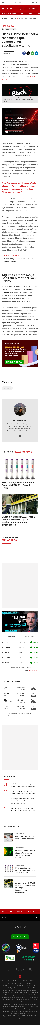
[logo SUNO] (18, 2)
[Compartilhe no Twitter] (28, 53)
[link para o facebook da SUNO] (10, 969)
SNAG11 (14, 13)
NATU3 (7, 652)
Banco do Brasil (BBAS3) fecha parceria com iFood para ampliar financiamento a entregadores (18, 521)
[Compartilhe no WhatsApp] (32, 53)
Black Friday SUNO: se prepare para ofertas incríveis (18, 260)
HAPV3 (7, 663)
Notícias (4, 18)
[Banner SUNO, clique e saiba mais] (20, 123)
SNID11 (31, 13)
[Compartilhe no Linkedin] (36, 53)
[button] (31, 9)
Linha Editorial (30, 911)
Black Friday (11, 29)
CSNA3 (7, 658)
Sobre (3, 911)
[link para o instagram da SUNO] (23, 969)
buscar (21, 8)
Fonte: (31, 670)
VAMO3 (7, 642)
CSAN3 (7, 647)
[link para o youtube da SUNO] (30, 969)
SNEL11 (23, 13)
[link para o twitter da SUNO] (17, 969)
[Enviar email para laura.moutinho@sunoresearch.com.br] (20, 436)
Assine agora (20, 937)
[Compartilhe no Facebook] (24, 53)
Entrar (34, 2)
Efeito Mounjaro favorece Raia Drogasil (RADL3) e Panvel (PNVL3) (18, 485)
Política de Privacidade (16, 911)
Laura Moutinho (20, 420)
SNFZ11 (6, 13)
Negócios (13, 18)
